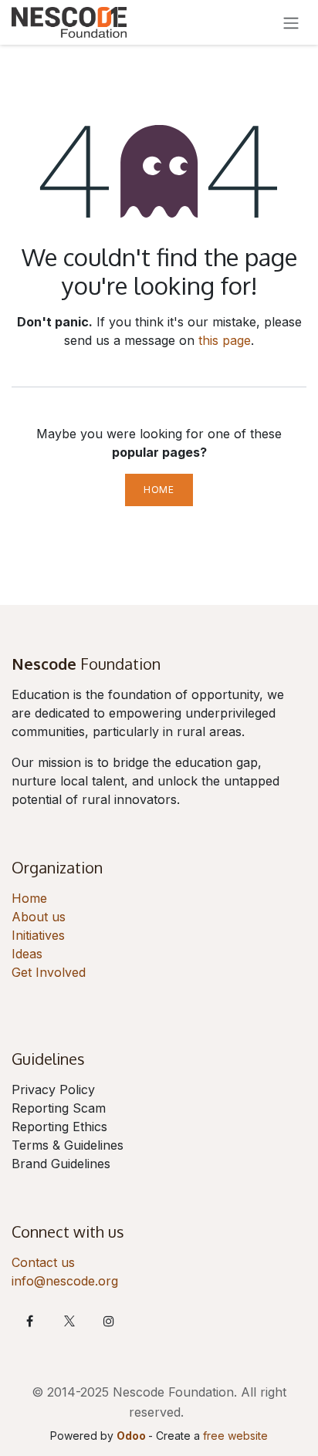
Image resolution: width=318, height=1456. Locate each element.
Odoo (132, 1435)
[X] (69, 1321)
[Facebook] (29, 1321)
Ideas (27, 953)
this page (224, 340)
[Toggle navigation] (291, 22)
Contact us (43, 1262)
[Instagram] (108, 1321)
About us (39, 916)
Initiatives (38, 935)
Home (159, 489)
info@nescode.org (65, 1281)
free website (235, 1435)
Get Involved (49, 972)
